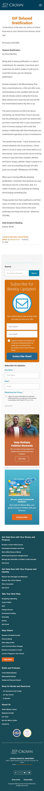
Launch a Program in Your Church (13, 654)
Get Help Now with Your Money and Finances (18, 538)
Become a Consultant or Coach (12, 650)
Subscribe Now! (22, 356)
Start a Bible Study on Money (11, 552)
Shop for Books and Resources (16, 686)
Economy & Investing (9, 613)
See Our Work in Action (9, 720)
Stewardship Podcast (9, 676)
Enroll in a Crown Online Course (12, 545)
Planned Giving (7, 639)
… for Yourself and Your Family (11, 691)
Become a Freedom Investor (11, 635)
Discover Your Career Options (11, 580)
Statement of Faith (8, 713)
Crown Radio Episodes (9, 673)
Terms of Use (16, 779)
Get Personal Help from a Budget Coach (15, 556)
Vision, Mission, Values (9, 709)
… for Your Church (8, 695)
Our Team (5, 717)
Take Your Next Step (11, 594)
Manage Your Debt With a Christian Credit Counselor (19, 559)
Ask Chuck (5, 563)
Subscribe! (8, 406)
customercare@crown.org (24, 764)
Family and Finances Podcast (11, 680)
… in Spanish (6, 698)
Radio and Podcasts (11, 668)
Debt (3, 606)
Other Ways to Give (8, 643)
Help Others (7, 630)
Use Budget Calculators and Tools (13, 548)
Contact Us (5, 724)
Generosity (5, 617)
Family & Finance (7, 610)
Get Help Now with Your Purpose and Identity (19, 570)
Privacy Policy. (29, 400)
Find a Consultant (7, 584)
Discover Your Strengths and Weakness (15, 577)
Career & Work (6, 602)
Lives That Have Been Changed (12, 646)
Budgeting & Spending (9, 599)
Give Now (8, 659)
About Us (6, 704)
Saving (4, 621)
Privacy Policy (28, 779)
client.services (15, 239)
